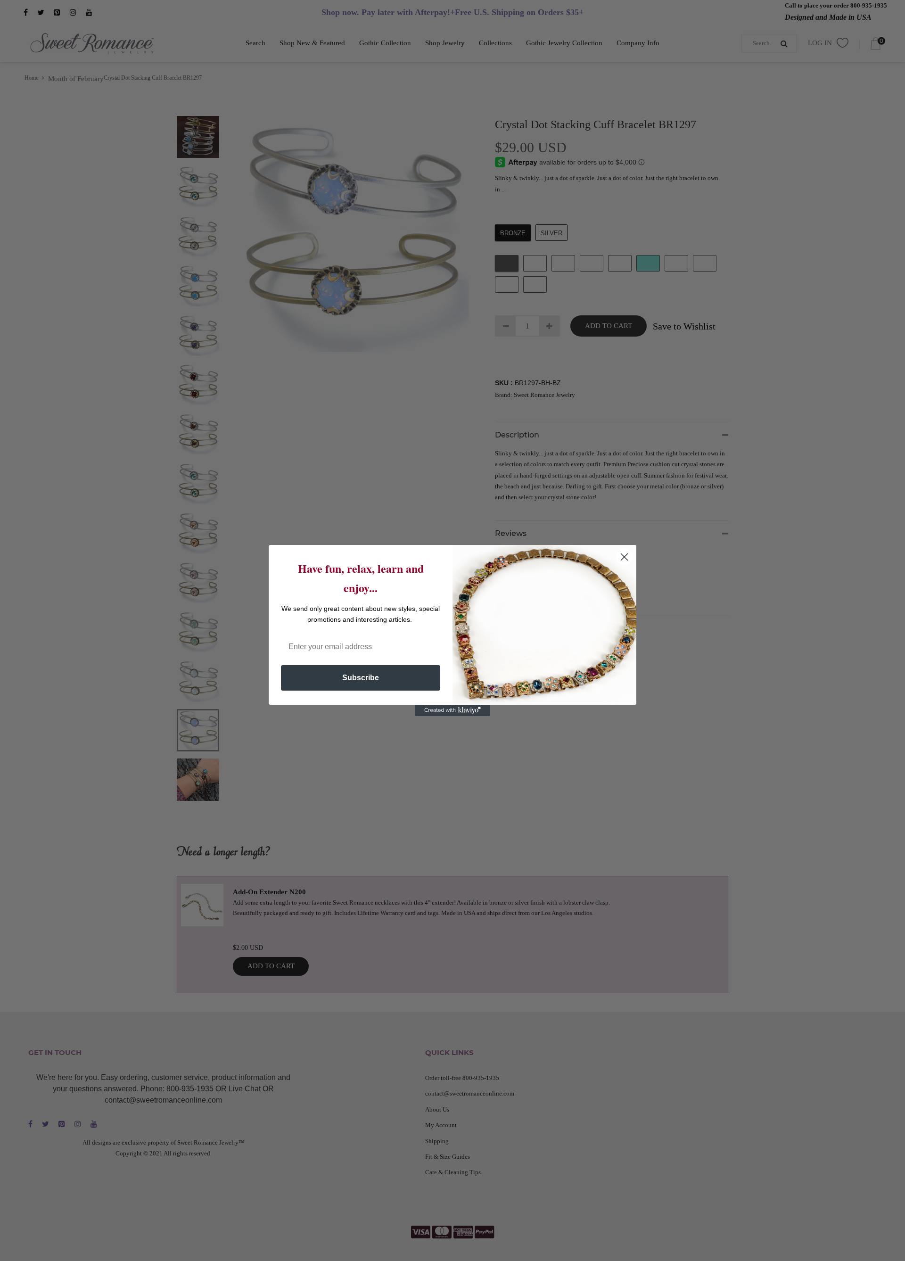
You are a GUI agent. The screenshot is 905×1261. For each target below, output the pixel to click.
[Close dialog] (624, 557)
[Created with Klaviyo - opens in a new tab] (452, 710)
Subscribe (360, 678)
